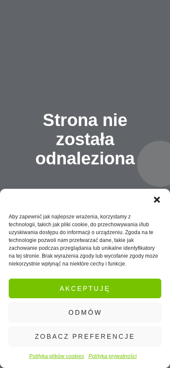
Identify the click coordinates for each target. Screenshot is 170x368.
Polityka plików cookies (56, 356)
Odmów (85, 312)
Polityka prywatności (112, 356)
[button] (157, 199)
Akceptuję (85, 288)
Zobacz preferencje (85, 336)
